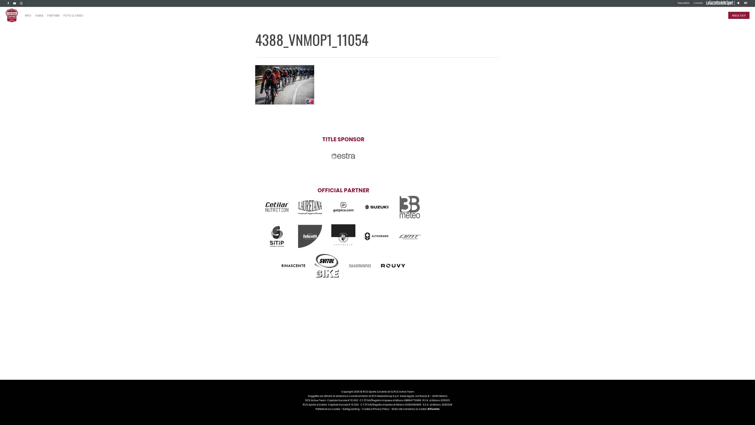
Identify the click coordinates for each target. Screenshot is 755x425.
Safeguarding (351, 409)
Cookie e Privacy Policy (375, 409)
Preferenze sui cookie (328, 409)
